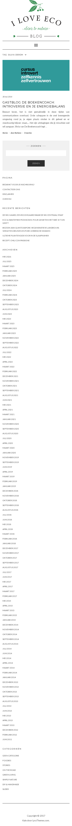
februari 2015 (10, 615)
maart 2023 (8, 323)
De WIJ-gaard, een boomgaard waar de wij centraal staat (33, 215)
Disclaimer (8, 194)
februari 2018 (10, 538)
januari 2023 (9, 333)
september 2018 (11, 505)
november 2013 (11, 687)
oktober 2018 (10, 500)
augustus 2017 (10, 567)
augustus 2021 (10, 395)
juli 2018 (7, 515)
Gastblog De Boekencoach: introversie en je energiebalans (34, 104)
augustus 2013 (10, 701)
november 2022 (11, 338)
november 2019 (11, 457)
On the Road (9, 770)
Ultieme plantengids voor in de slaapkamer (26, 235)
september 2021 (11, 390)
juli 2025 (7, 261)
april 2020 (8, 443)
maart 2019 (8, 476)
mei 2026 (7, 256)
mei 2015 (7, 601)
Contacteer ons (11, 189)
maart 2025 (8, 266)
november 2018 (11, 495)
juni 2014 (7, 653)
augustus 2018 (10, 510)
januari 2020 (9, 452)
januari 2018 (9, 543)
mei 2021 (7, 405)
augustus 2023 (10, 309)
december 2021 (10, 376)
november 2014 (11, 629)
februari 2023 (10, 328)
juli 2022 (7, 352)
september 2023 (11, 304)
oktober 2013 (10, 691)
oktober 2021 (10, 385)
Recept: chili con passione (16, 240)
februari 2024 (10, 295)
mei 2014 (7, 658)
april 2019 (8, 471)
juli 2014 (7, 648)
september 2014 (11, 639)
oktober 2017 (10, 558)
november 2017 (11, 553)
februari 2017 (10, 596)
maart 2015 (8, 610)
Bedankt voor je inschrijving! (19, 184)
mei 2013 (7, 715)
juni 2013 (7, 711)
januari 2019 (9, 486)
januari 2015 (9, 620)
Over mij (7, 199)
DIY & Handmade (11, 784)
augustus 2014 (10, 644)
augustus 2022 (10, 347)
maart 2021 (8, 414)
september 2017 (11, 562)
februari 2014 (10, 672)
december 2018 (10, 491)
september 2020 (11, 428)
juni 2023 (7, 314)
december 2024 (10, 280)
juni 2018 (7, 519)
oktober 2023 (10, 299)
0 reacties (28, 133)
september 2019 (11, 462)
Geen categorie (11, 755)
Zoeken (36, 163)
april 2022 (8, 362)
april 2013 (8, 720)
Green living (9, 774)
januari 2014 (9, 677)
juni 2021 (7, 400)
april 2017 (8, 586)
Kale (24, 820)
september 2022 (11, 342)
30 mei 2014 (7, 97)
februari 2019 (10, 481)
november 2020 (11, 424)
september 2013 (11, 696)
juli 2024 (7, 290)
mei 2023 (7, 319)
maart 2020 (8, 448)
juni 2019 (7, 467)
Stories (5, 133)
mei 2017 (7, 581)
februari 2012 (10, 734)
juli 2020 (7, 438)
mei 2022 (7, 357)
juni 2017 (7, 577)
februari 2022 (10, 371)
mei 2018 (7, 524)
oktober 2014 (10, 634)
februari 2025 (10, 271)
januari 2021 (9, 419)
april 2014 (8, 663)
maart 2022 (8, 366)
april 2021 (8, 409)
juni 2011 (7, 739)
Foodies (7, 760)
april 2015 (8, 605)
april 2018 (8, 529)
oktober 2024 (10, 285)
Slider (6, 789)
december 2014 (10, 624)
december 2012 (10, 730)
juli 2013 (7, 706)
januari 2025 (9, 275)
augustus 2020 (10, 433)
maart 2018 (8, 534)
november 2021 (11, 381)
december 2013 (10, 682)
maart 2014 (8, 667)
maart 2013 (8, 725)
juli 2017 (7, 572)
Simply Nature (10, 779)
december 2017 (10, 548)
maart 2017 (8, 591)
